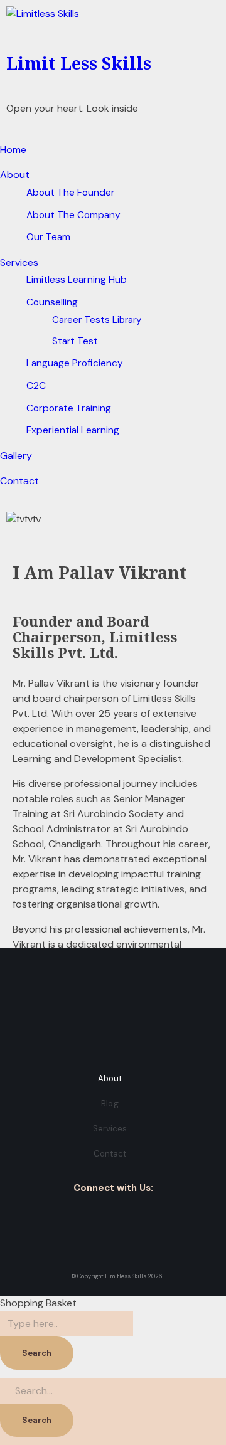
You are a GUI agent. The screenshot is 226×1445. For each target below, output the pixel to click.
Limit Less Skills (78, 63)
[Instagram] (94, 1215)
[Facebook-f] (75, 1215)
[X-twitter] (132, 1215)
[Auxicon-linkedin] (113, 1215)
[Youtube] (151, 1215)
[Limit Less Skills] (113, 25)
